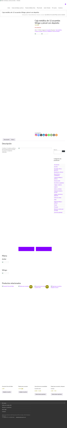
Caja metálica (59, 30)
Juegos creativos (58, 184)
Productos (38, 14)
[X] (41, 135)
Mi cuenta (54, 7)
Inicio (9, 7)
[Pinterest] (46, 135)
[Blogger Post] (54, 135)
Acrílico (56, 166)
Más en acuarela (26, 248)
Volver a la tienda (44, 248)
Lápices (56, 186)
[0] (64, 4)
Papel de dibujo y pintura (58, 202)
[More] (56, 135)
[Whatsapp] (49, 135)
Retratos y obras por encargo (58, 210)
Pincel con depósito (47, 31)
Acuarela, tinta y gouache (58, 169)
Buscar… (56, 149)
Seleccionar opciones (40, 394)
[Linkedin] (44, 135)
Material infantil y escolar (58, 191)
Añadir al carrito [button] (7, 392)
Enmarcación (57, 180)
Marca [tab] (12, 139)
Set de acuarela (55, 31)
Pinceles (56, 207)
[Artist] (38, 82)
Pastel (55, 205)
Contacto (60, 7)
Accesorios (56, 164)
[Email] (51, 135)
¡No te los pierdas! (58, 212)
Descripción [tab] (6, 139)
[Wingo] (44, 82)
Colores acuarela (38, 31)
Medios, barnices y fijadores (58, 195)
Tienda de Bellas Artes (30, 7)
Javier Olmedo (47, 7)
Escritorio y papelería (59, 182)
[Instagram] (36, 135)
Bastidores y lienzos (58, 172)
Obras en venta (57, 197)
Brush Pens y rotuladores (57, 175)
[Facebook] (38, 135)
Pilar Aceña (39, 7)
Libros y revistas (58, 188)
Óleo (55, 199)
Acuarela (42, 14)
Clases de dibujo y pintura (18, 7)
